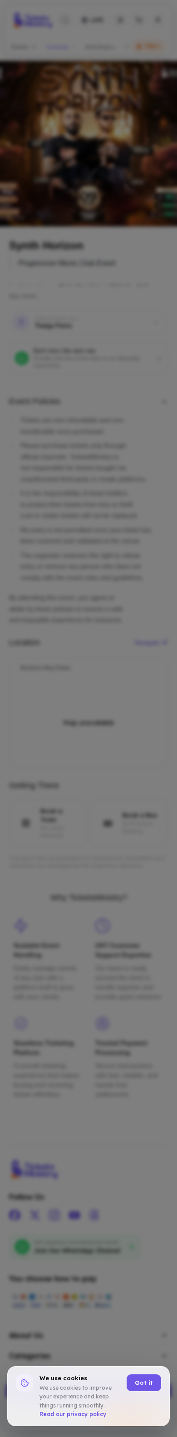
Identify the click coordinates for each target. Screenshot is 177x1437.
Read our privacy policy (72, 1414)
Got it (144, 1382)
